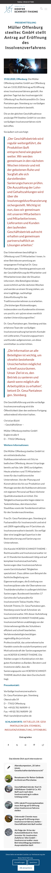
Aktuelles (29, 721)
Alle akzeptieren (26, 868)
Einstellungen (20, 862)
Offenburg (39, 730)
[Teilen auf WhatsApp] (25, 745)
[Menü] (45, 9)
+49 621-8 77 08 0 (28, 2)
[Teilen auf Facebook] (8, 745)
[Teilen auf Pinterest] (34, 745)
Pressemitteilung (25, 22)
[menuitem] (40, 9)
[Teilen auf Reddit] (43, 745)
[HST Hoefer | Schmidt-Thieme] (21, 9)
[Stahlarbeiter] (25, 66)
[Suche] (40, 9)
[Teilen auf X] (17, 745)
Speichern (33, 862)
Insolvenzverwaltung (18, 730)
